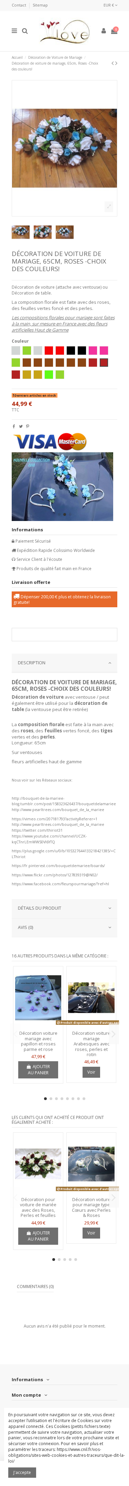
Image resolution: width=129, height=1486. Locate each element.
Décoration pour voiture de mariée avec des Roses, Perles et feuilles (38, 1207)
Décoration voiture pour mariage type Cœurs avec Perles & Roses (91, 1207)
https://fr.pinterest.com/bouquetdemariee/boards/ (58, 865)
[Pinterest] (27, 426)
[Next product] (116, 63)
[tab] (65, 663)
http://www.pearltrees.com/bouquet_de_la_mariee (58, 809)
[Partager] (14, 426)
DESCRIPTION (31, 662)
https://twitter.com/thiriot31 (37, 830)
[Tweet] (21, 426)
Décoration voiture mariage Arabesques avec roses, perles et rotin (91, 1043)
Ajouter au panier (39, 1070)
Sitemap (40, 5)
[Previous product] (113, 63)
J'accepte (22, 1472)
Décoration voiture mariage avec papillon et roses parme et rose (38, 1041)
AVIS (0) (25, 927)
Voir (91, 1072)
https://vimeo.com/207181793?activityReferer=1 (54, 819)
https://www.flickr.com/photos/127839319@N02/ (55, 875)
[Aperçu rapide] (38, 1025)
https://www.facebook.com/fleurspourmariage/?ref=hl (60, 883)
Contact (19, 5)
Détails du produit (39, 908)
